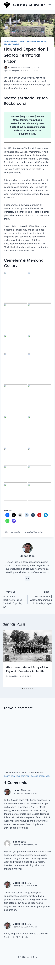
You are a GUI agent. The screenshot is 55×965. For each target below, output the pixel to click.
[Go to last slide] (7, 658)
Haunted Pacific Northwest (33, 42)
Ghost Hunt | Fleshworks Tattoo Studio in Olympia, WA (12, 599)
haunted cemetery (13, 532)
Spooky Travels (11, 44)
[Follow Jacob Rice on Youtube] (27, 578)
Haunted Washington (34, 532)
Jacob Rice (15, 68)
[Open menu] (49, 5)
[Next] (48, 658)
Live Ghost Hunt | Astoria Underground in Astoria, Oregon (41, 598)
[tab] (22, 688)
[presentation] (27, 646)
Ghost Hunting (11, 42)
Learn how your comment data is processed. (27, 776)
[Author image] (5, 67)
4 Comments (32, 71)
